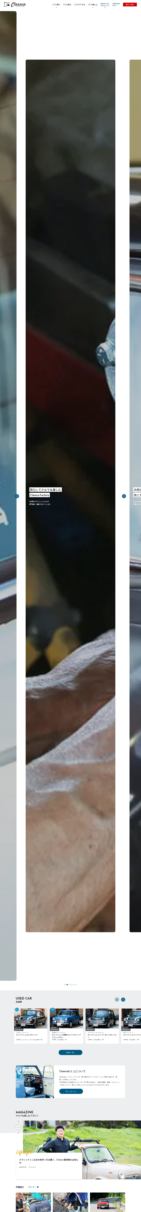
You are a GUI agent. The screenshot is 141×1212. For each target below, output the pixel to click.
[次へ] (124, 496)
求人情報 (131, 4)
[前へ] (17, 496)
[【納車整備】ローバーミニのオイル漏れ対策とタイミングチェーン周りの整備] (82, 1149)
